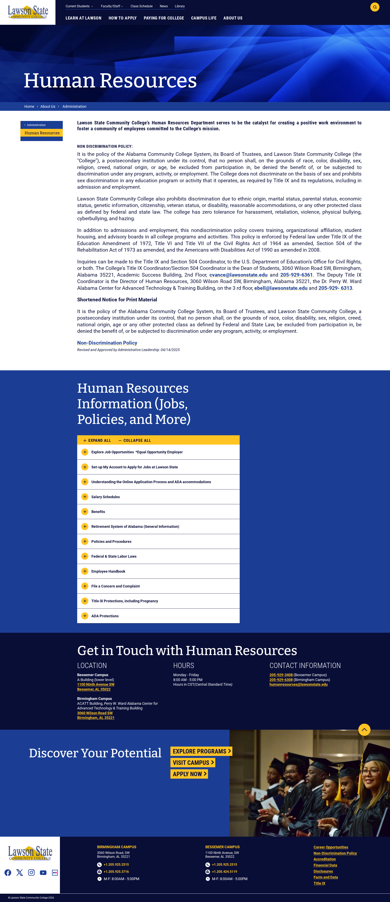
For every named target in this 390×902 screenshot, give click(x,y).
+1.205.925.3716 (116, 872)
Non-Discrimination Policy (107, 343)
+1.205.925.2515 (116, 864)
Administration (74, 106)
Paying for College (164, 18)
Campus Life (204, 18)
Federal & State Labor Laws (113, 556)
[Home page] (27, 12)
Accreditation (325, 859)
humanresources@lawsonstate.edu (299, 684)
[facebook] (7, 872)
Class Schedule (142, 6)
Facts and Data (326, 877)
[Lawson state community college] (30, 853)
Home (29, 106)
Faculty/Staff (110, 6)
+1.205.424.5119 (224, 872)
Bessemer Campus (222, 847)
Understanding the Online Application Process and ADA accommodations (151, 482)
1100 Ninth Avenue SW (96, 684)
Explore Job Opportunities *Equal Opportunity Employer (137, 452)
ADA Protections (105, 616)
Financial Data (325, 865)
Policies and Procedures (111, 541)
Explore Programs (199, 751)
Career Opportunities (331, 847)
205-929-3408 (281, 675)
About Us (233, 18)
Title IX (319, 883)
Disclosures (323, 871)
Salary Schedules (105, 497)
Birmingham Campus (116, 847)
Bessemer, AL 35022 (93, 689)
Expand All (99, 440)
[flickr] (55, 872)
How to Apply (123, 18)
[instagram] (31, 872)
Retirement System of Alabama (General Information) (135, 526)
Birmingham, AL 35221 (96, 718)
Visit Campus (191, 762)
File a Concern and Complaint (115, 586)
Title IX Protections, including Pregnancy (124, 601)
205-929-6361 (296, 275)
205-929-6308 (281, 680)
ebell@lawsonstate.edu (281, 288)
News (164, 6)
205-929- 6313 (335, 288)
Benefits (98, 512)
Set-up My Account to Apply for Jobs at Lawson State (134, 467)
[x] (19, 872)
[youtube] (43, 872)
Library (180, 6)
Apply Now (187, 774)
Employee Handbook (108, 571)
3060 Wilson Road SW (95, 713)
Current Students (78, 6)
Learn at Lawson (84, 18)
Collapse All (137, 440)
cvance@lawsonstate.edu (238, 275)
